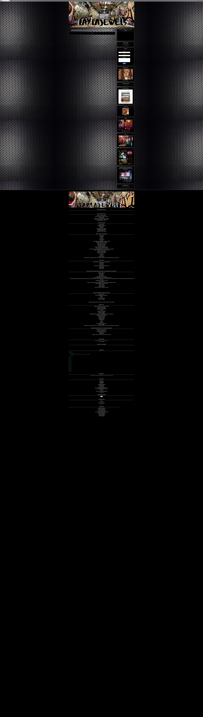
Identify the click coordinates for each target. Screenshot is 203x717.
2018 (71, 357)
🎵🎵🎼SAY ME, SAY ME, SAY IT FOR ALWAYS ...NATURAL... (80, 354)
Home (92, 33)
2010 (71, 368)
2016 (71, 360)
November (72, 353)
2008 (71, 371)
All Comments (72, 639)
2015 (71, 361)
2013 (71, 364)
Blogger (111, 708)
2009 (71, 369)
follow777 (104, 708)
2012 (71, 365)
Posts (71, 637)
